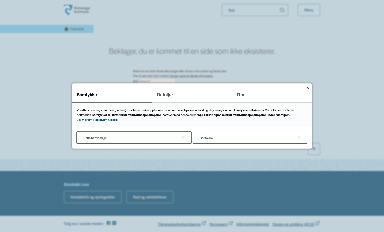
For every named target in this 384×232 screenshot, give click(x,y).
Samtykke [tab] (87, 94)
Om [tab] (240, 94)
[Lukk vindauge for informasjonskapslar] (307, 87)
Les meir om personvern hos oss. (98, 119)
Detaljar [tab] (165, 94)
